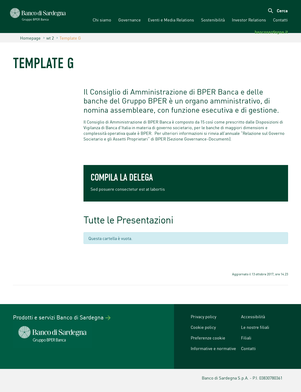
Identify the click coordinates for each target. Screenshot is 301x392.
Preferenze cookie (208, 337)
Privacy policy (203, 316)
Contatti (248, 348)
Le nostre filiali (255, 327)
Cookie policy (203, 327)
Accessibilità (253, 316)
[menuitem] (102, 19)
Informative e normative (213, 348)
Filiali (246, 337)
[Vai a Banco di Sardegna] (30, 17)
